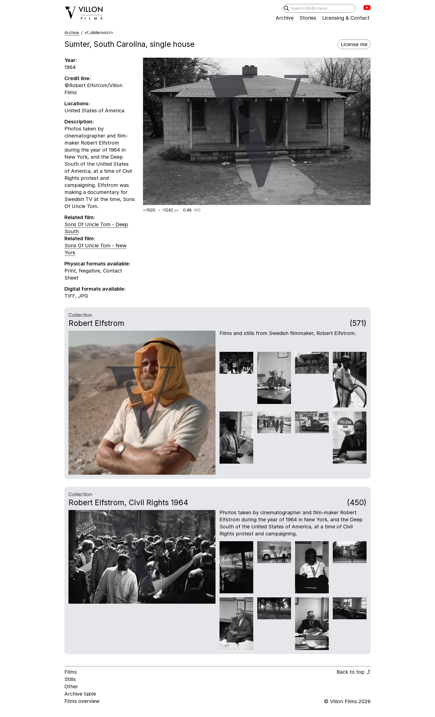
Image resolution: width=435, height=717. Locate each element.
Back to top (354, 672)
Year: (70, 60)
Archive (71, 32)
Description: (79, 122)
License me (354, 44)
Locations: (77, 103)
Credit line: (77, 78)
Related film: (79, 217)
